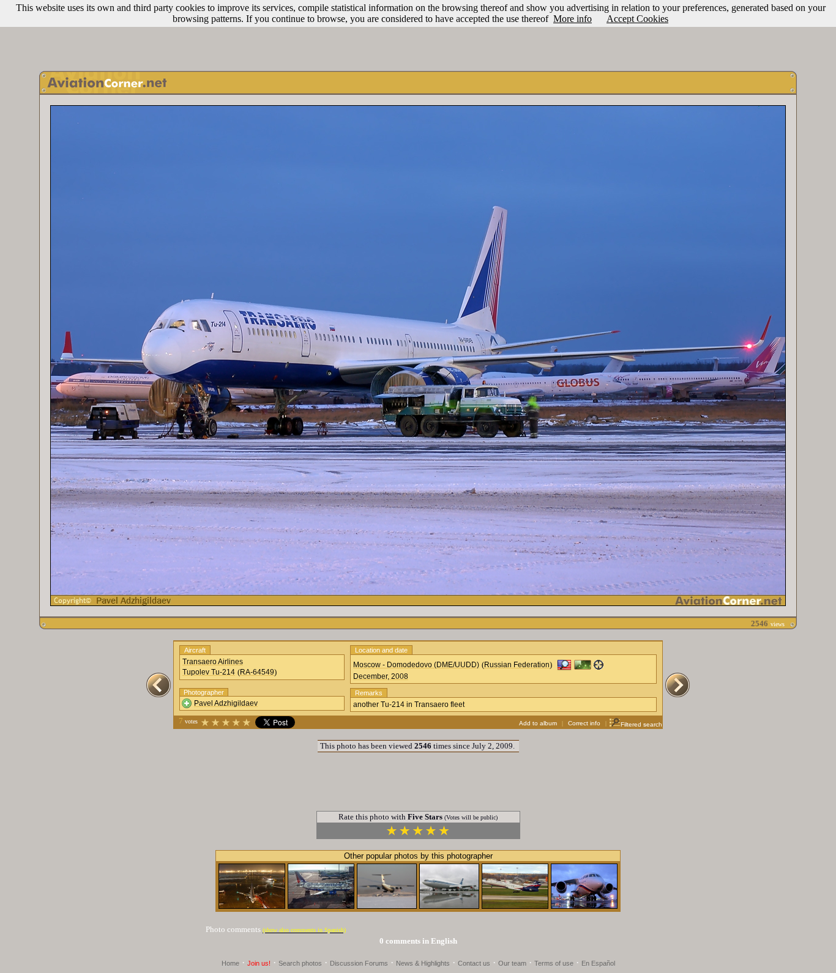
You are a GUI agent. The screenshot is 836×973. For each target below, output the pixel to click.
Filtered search (641, 724)
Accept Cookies (637, 18)
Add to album (538, 723)
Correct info (584, 723)
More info (572, 18)
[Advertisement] (418, 32)
